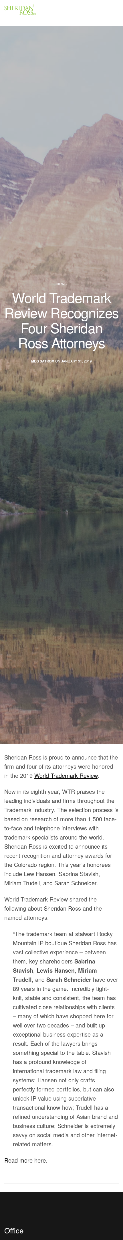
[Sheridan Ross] (37, 12)
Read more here (25, 1160)
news (61, 284)
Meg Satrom (42, 361)
